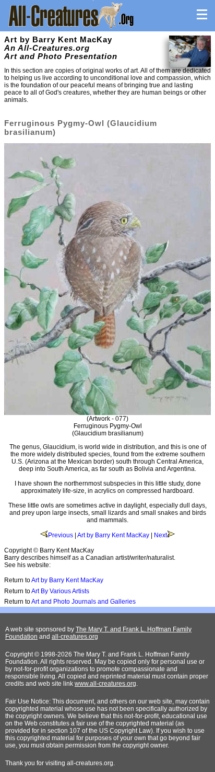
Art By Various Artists (60, 591)
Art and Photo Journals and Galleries (83, 601)
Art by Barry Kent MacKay (113, 535)
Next (160, 535)
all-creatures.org (75, 636)
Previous (60, 535)
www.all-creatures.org (105, 683)
